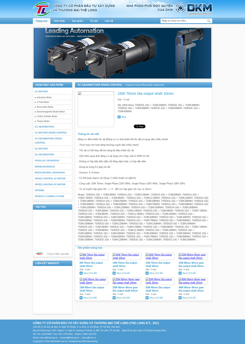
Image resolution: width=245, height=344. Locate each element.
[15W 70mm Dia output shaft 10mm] (160, 259)
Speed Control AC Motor (50, 178)
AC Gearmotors (44, 127)
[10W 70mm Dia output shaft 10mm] (127, 259)
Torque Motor (43, 121)
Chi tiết (93, 273)
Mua (124, 117)
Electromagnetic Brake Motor (51, 111)
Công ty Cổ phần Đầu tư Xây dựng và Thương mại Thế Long (122, 9)
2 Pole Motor (43, 102)
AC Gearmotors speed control (48, 140)
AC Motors (41, 91)
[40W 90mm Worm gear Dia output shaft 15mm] (193, 284)
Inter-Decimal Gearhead (50, 172)
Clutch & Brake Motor (47, 116)
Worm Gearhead (45, 166)
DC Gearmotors (44, 154)
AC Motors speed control (51, 132)
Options (39, 190)
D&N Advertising (90, 341)
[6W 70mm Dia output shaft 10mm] (94, 259)
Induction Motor (44, 97)
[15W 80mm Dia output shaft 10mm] (94, 284)
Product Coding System (49, 196)
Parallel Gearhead (47, 160)
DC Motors (41, 148)
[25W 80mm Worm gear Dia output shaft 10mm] (127, 284)
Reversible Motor (45, 107)
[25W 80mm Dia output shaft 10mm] (160, 284)
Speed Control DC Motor (50, 184)
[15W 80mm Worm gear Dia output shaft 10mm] (193, 259)
